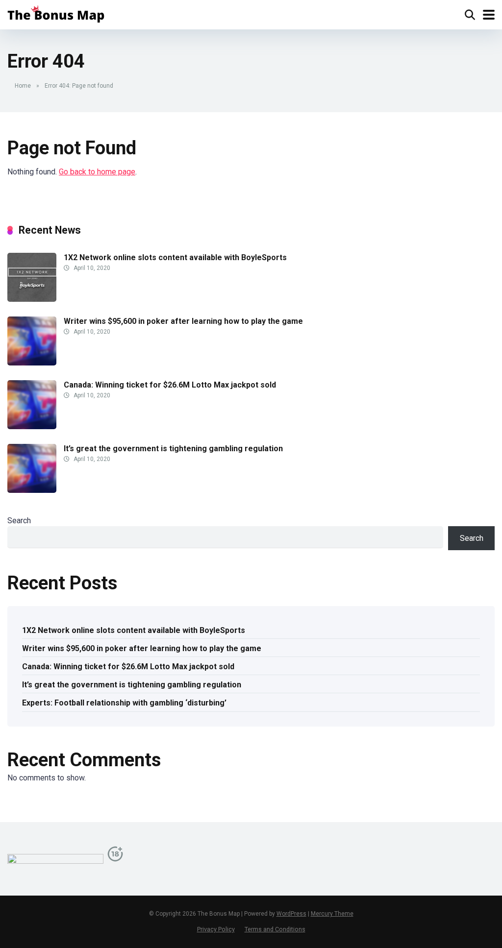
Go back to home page (97, 171)
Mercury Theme (332, 913)
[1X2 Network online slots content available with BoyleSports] (31, 299)
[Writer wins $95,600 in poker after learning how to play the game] (31, 362)
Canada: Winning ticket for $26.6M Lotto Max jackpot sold (170, 384)
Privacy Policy (216, 929)
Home (23, 85)
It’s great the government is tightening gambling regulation (173, 448)
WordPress (291, 913)
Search (19, 520)
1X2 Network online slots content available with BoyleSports (175, 257)
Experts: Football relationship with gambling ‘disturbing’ (124, 702)
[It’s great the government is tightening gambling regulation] (31, 490)
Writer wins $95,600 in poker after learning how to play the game (183, 321)
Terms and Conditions (275, 929)
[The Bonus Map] (55, 13)
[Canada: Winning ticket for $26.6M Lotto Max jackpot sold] (31, 426)
